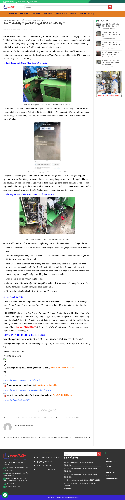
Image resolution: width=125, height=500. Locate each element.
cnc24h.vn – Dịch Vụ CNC (63, 367)
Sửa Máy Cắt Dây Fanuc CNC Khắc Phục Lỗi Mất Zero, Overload (110, 62)
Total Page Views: (112, 478)
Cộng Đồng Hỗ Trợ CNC (46, 385)
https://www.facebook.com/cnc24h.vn (21, 380)
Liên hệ (91, 14)
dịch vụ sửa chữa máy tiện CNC (70, 417)
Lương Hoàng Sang (25, 29)
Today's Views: (111, 456)
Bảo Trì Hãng (7, 20)
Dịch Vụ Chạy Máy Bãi (20, 20)
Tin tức (73, 14)
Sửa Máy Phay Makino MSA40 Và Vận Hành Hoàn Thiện (68, 437)
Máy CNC (36, 14)
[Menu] (5, 14)
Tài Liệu (83, 14)
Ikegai (43, 20)
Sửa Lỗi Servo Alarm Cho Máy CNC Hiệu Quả (110, 53)
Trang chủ (13, 14)
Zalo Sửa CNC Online (62, 395)
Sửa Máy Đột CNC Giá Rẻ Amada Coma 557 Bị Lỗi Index (26, 437)
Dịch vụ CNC (25, 14)
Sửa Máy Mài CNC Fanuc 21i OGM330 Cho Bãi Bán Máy (111, 34)
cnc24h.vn (16, 356)
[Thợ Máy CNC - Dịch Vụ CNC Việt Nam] (12, 7)
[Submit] (110, 7)
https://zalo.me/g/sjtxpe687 (17, 400)
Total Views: (110, 467)
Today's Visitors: (111, 461)
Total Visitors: (110, 472)
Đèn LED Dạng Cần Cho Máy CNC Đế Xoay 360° (110, 25)
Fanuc (38, 20)
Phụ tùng (48, 14)
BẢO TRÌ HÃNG (61, 14)
